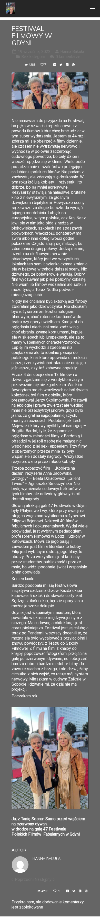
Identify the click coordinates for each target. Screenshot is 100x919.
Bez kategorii (33, 56)
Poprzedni (24, 879)
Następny (43, 879)
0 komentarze (68, 56)
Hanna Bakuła (47, 858)
